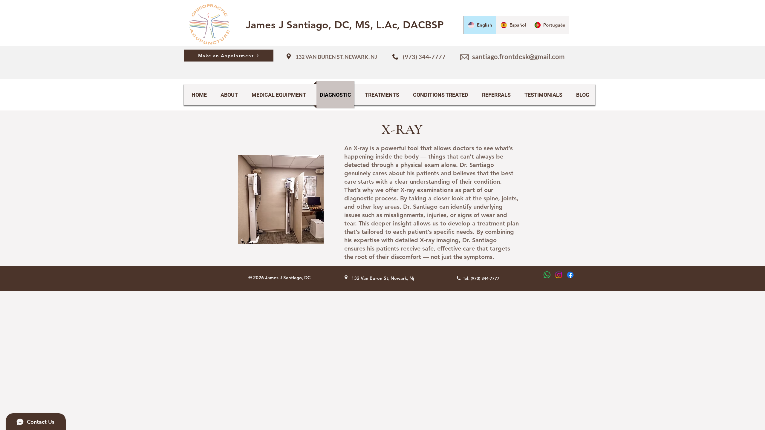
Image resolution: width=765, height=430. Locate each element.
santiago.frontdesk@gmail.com (518, 57)
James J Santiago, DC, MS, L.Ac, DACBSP (345, 25)
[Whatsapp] (547, 275)
